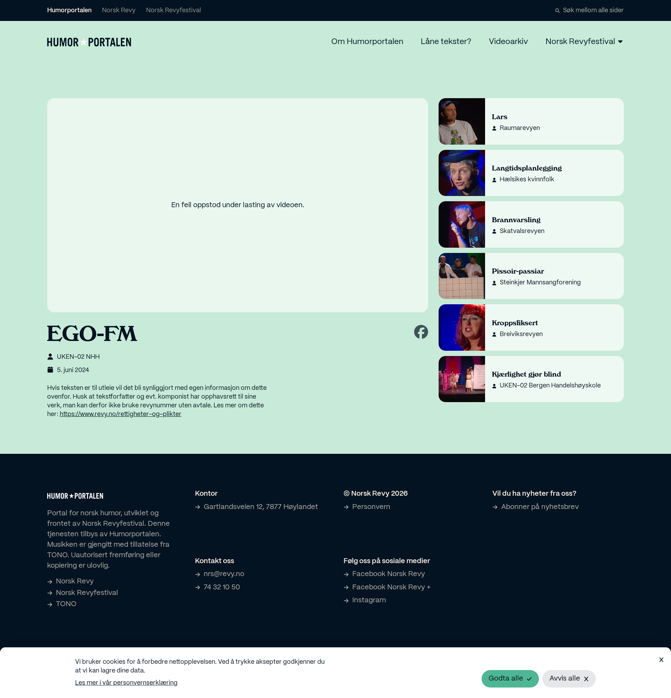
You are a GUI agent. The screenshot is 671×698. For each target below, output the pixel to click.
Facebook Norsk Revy (388, 574)
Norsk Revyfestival (173, 11)
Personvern (371, 507)
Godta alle (506, 678)
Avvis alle (564, 678)
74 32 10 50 (222, 587)
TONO (66, 604)
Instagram (369, 600)
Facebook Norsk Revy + (391, 587)
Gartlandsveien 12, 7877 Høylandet (261, 507)
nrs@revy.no (224, 574)
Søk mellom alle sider (593, 11)
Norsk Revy (119, 11)
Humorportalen (69, 11)
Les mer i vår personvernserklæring (126, 683)
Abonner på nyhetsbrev (540, 507)
